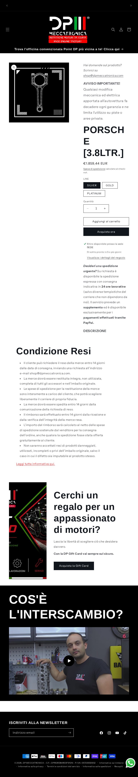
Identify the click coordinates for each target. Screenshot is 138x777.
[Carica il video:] (69, 661)
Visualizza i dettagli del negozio (106, 257)
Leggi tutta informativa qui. (35, 464)
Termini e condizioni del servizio (63, 766)
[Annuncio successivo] (131, 6)
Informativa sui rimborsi (111, 763)
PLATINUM (94, 193)
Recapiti (118, 766)
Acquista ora (106, 231)
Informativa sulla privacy (31, 766)
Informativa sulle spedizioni (97, 766)
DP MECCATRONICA (33, 763)
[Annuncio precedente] (7, 6)
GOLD (110, 185)
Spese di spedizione (94, 168)
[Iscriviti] (69, 732)
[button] (8, 30)
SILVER (92, 185)
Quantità (88, 201)
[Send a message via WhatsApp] (130, 763)
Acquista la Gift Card (74, 565)
